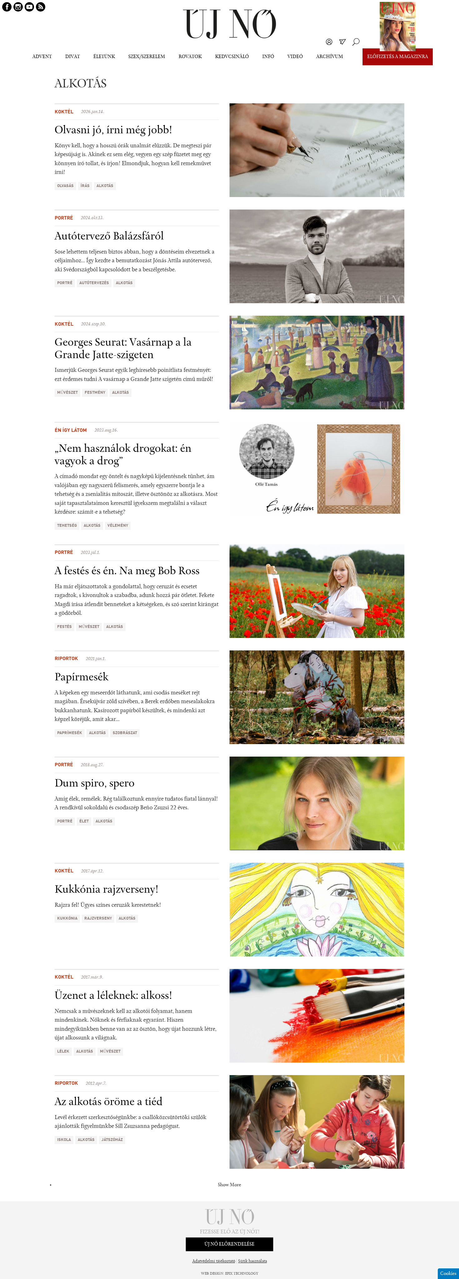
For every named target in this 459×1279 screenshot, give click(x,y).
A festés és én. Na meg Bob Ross (127, 571)
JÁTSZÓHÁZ (112, 1140)
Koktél (64, 112)
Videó (295, 56)
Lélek (63, 1051)
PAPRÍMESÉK (69, 733)
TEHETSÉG (67, 526)
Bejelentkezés (329, 41)
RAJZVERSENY (98, 918)
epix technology (241, 1274)
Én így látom (71, 430)
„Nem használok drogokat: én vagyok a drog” (123, 455)
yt (29, 7)
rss (40, 7)
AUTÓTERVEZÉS (94, 283)
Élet (84, 821)
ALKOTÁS (104, 186)
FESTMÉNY (95, 393)
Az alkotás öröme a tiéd (109, 1102)
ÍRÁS (85, 186)
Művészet (67, 393)
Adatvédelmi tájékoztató (213, 1261)
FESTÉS (64, 627)
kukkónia (67, 918)
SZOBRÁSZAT (125, 733)
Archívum (329, 56)
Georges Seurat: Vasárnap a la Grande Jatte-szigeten (123, 349)
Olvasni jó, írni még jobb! (113, 130)
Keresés (356, 41)
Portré (64, 218)
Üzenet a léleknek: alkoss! (113, 996)
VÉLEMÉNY (117, 526)
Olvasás (65, 186)
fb (7, 7)
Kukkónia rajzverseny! (107, 890)
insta (18, 7)
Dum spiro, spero (95, 783)
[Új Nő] (229, 24)
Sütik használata (252, 1261)
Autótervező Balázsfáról (109, 236)
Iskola (64, 1140)
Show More (229, 1185)
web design (212, 1274)
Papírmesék (81, 677)
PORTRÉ (64, 283)
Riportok (66, 658)
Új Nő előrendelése (229, 1244)
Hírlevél (342, 41)
